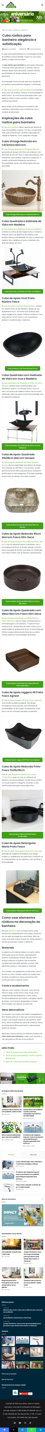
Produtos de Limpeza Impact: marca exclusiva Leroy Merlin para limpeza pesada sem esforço (33, 1139)
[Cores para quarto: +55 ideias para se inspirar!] (36, 1352)
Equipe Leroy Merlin (10, 49)
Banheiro (25, 30)
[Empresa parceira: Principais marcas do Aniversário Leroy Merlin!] (11, 1272)
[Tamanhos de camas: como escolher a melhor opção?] (8, 1353)
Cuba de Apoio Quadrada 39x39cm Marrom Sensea (22, 526)
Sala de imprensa (7, 1379)
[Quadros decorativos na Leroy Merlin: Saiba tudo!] (12, 1101)
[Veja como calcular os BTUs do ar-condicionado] (8, 1188)
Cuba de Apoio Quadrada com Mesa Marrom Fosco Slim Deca (22, 684)
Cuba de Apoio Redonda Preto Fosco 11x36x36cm (22, 835)
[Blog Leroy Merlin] (10, 5)
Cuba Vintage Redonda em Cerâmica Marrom (22, 214)
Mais (10, 30)
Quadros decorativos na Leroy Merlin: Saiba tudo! (12, 1110)
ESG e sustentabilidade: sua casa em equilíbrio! (11, 1136)
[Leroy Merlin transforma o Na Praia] (11, 1244)
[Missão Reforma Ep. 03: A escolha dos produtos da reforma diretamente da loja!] (22, 1365)
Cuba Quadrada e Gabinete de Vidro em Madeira (22, 291)
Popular (11, 1155)
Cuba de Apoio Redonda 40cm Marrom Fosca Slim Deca (22, 602)
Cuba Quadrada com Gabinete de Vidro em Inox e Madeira (22, 447)
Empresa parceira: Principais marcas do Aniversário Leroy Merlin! (10, 1283)
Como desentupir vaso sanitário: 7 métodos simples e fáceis (29, 1163)
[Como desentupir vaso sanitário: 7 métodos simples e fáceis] (8, 1165)
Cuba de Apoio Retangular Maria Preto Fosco (22, 911)
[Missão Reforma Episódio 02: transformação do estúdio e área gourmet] (36, 1365)
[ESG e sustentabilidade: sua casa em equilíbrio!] (12, 1127)
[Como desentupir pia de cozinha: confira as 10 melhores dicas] (22, 1350)
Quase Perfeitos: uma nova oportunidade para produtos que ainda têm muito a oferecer (32, 1256)
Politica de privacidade (9, 1374)
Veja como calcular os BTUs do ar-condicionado (28, 1186)
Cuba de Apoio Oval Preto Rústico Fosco (22, 368)
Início (6, 30)
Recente (33, 1155)
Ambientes (16, 30)
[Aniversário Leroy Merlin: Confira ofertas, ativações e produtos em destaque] (33, 1101)
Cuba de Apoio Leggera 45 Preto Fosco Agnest (22, 760)
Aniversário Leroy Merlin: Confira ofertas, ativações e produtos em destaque (33, 1112)
